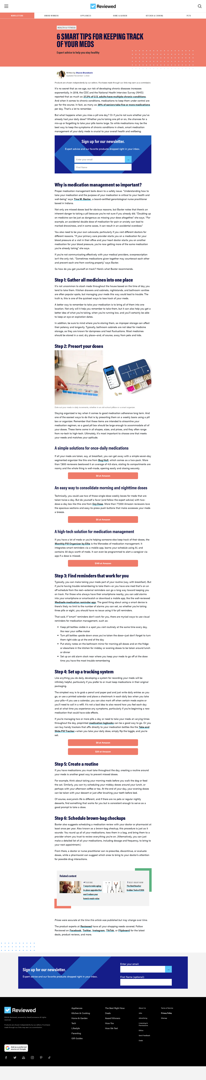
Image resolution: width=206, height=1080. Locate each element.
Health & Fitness (67, 27)
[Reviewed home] (103, 6)
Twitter (87, 930)
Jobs (140, 1013)
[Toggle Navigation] (6, 6)
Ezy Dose (97, 504)
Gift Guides (77, 1038)
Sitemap (164, 1018)
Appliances (85, 15)
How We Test (111, 1028)
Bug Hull (103, 460)
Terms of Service (167, 1008)
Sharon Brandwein (84, 72)
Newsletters (17, 15)
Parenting (76, 1033)
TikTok (110, 930)
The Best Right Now (115, 1008)
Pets (189, 15)
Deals (108, 1013)
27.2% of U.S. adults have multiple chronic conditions (115, 96)
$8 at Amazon (103, 475)
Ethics (141, 1030)
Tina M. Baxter (82, 199)
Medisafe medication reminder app (75, 602)
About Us (142, 1008)
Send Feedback (144, 1035)
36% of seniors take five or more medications (124, 104)
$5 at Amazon (103, 519)
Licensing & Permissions (143, 1024)
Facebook (75, 930)
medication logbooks (101, 723)
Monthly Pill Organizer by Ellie (72, 543)
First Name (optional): (132, 977)
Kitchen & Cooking (154, 15)
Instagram (98, 930)
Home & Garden (120, 15)
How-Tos (109, 1023)
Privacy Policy (166, 1013)
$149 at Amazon (103, 563)
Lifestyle (75, 1028)
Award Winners (51, 15)
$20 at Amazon (103, 751)
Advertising (143, 1018)
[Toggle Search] (200, 6)
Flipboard (124, 930)
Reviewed (86, 926)
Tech (73, 1023)
